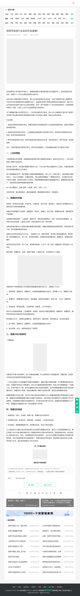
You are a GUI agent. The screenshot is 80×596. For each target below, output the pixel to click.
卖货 (39, 23)
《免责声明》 (12, 471)
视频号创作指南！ (14, 557)
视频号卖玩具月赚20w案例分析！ (19, 536)
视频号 (17, 18)
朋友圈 (33, 18)
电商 (53, 23)
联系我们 (40, 471)
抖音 (11, 18)
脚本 (44, 23)
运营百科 (26, 587)
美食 (48, 14)
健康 (30, 14)
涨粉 (66, 23)
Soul (64, 18)
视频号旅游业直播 (20, 478)
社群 (62, 23)
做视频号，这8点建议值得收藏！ (53, 531)
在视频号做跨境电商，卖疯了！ (53, 551)
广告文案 (64, 590)
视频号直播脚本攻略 (15, 531)
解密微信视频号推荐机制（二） (53, 562)
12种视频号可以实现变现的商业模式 (20, 541)
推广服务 (51, 587)
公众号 (39, 18)
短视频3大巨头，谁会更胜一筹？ (53, 567)
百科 (21, 23)
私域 (57, 23)
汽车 (11, 14)
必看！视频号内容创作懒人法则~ (53, 536)
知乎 (59, 18)
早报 (11, 23)
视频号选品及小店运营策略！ (18, 562)
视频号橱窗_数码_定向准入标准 (19, 551)
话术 (48, 23)
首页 (14, 587)
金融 (16, 14)
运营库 (33, 587)
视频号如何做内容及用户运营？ (53, 572)
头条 (55, 18)
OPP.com (29, 590)
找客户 (53, 471)
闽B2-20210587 (45, 593)
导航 (30, 23)
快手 (22, 18)
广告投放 (48, 471)
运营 (19, 587)
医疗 (25, 14)
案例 (45, 587)
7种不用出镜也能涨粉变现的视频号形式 (56, 546)
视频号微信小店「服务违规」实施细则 (21, 526)
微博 (27, 18)
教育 (57, 14)
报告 (25, 23)
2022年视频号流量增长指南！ (52, 526)
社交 (21, 14)
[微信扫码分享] (27, 493)
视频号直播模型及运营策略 (51, 557)
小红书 (50, 18)
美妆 (44, 14)
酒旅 (66, 14)
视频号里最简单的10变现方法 (18, 572)
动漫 (39, 14)
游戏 (34, 14)
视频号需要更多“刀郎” (15, 546)
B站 (44, 18)
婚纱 (62, 14)
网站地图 (55, 590)
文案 (16, 23)
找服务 (57, 471)
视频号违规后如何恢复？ (51, 541)
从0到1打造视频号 (14, 567)
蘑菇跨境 (61, 471)
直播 (34, 23)
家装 (53, 14)
